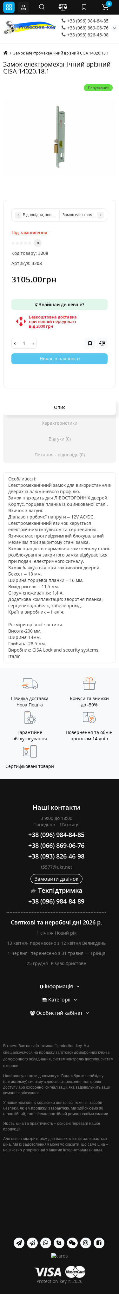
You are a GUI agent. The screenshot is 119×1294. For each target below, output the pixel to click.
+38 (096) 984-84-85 (87, 21)
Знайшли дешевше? (60, 304)
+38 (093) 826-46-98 (87, 35)
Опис (59, 407)
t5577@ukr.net (56, 867)
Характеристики (59, 423)
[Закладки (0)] (84, 7)
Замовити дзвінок (56, 878)
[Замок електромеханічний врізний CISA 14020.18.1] (59, 137)
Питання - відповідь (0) (60, 455)
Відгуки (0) (60, 439)
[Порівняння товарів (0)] (62, 7)
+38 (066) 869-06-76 (87, 28)
